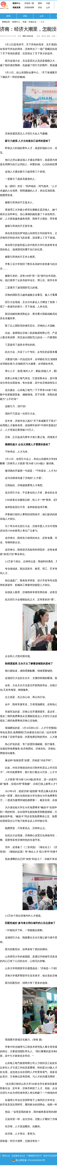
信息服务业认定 (18, 1156)
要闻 (40, 3)
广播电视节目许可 (34, 1156)
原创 (40, 7)
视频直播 (16, 7)
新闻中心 (16, 3)
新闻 (8, 16)
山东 (48, 7)
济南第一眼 (29, 3)
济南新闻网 (29, 7)
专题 (48, 3)
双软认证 (6, 1156)
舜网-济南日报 (28, 36)
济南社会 (32, 22)
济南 (25, 16)
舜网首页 (6, 22)
